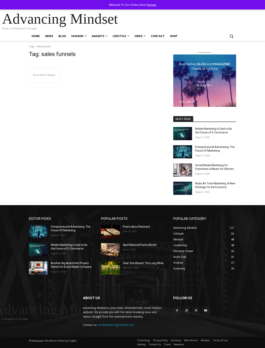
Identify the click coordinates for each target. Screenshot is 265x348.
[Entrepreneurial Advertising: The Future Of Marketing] (182, 151)
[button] (231, 36)
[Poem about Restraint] (110, 231)
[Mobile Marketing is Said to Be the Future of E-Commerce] (182, 133)
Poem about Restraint (136, 226)
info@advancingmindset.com (116, 325)
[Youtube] (206, 310)
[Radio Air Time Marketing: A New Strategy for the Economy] (182, 188)
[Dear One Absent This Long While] (110, 268)
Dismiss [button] (151, 4)
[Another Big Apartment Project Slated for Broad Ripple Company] (38, 268)
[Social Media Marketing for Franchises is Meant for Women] (182, 170)
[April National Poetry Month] (110, 249)
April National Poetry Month (140, 244)
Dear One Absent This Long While (143, 263)
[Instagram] (186, 310)
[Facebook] (177, 310)
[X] (196, 310)
